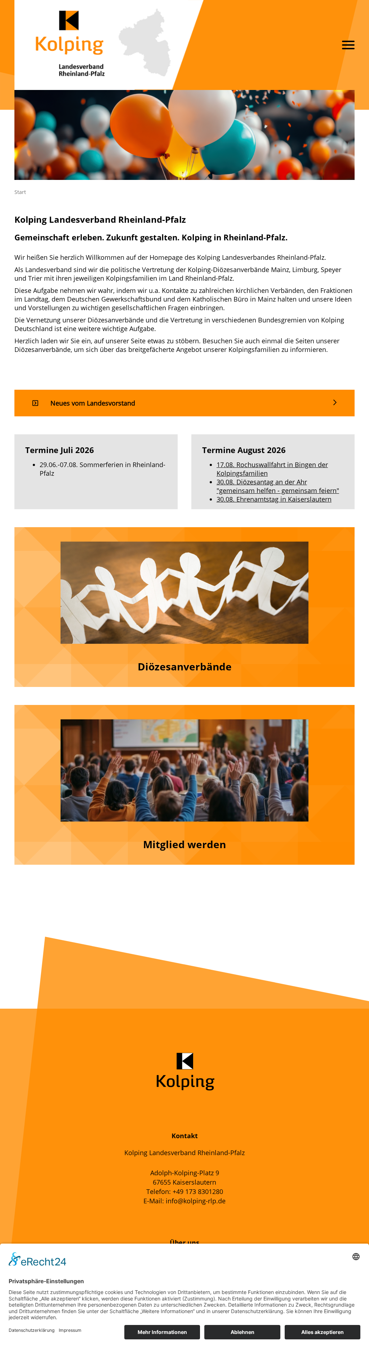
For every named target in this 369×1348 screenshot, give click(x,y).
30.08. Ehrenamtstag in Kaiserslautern (274, 499)
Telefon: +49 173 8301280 (184, 1191)
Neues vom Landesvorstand (92, 403)
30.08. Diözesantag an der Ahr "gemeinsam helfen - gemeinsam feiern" (278, 486)
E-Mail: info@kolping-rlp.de (184, 1201)
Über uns (184, 1242)
